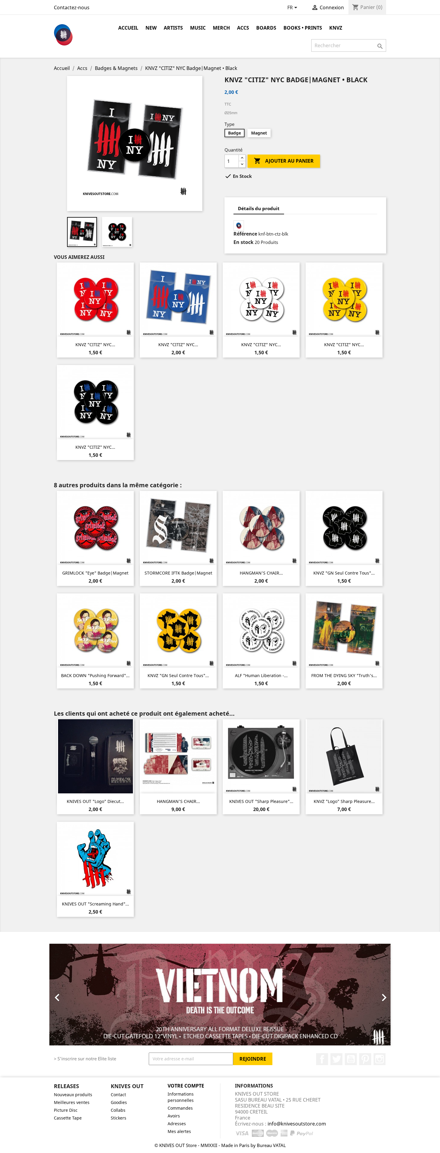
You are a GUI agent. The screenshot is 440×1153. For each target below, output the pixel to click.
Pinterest (365, 1059)
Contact (118, 1094)
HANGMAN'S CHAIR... (261, 573)
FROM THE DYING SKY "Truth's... (344, 675)
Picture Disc (66, 1110)
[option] (220, 994)
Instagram (380, 1059)
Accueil (128, 28)
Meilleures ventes (71, 1102)
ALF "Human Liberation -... (261, 675)
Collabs (118, 1110)
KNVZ (335, 28)
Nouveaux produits (73, 1094)
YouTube (351, 1059)
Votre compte (186, 1085)
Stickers (118, 1118)
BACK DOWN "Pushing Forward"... (95, 675)
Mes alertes (179, 1131)
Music (198, 28)
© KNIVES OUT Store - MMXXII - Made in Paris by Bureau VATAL (220, 1145)
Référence (245, 234)
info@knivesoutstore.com (297, 1123)
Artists (173, 28)
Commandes (180, 1108)
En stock (243, 242)
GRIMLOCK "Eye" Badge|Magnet (95, 573)
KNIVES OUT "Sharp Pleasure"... (261, 801)
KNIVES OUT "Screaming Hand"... (95, 904)
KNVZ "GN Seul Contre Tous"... (344, 573)
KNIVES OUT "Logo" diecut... (95, 801)
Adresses (177, 1123)
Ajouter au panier (284, 160)
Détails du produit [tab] (259, 208)
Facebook (322, 1059)
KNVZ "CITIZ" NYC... (95, 344)
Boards (266, 28)
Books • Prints (302, 28)
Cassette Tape (68, 1118)
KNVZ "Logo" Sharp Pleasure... (344, 801)
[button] (75, 994)
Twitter (336, 1059)
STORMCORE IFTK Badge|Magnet (178, 573)
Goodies (119, 1102)
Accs (243, 28)
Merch (221, 28)
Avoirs (174, 1116)
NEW (151, 28)
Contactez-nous (71, 7)
